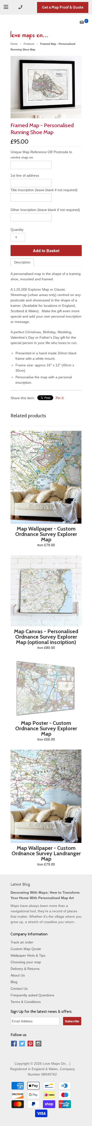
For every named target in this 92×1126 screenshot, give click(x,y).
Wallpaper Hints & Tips (28, 955)
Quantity (17, 230)
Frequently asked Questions (32, 995)
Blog (14, 982)
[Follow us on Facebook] (14, 1044)
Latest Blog (20, 884)
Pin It (60, 398)
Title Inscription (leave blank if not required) (44, 190)
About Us (18, 975)
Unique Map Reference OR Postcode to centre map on (41, 154)
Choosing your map (26, 962)
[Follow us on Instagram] (38, 1044)
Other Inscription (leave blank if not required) (45, 210)
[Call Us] (21, 7)
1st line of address (25, 175)
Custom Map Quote (26, 949)
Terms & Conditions (26, 1002)
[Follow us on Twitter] (22, 1044)
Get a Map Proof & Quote (62, 7)
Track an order (22, 942)
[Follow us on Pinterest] (30, 1044)
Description (22, 262)
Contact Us (19, 988)
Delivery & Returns (25, 969)
